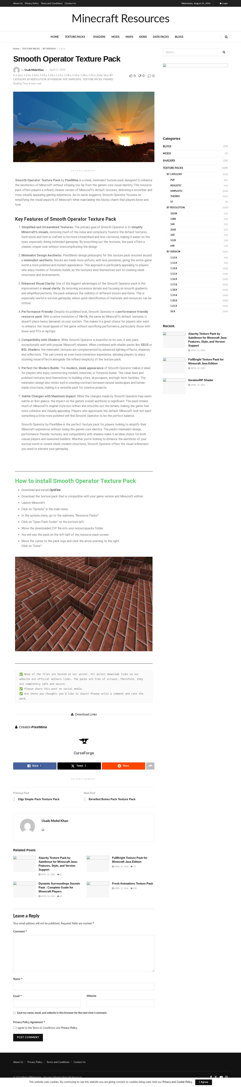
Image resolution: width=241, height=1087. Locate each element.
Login (225, 3)
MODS (115, 37)
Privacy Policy (32, 3)
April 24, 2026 (47, 896)
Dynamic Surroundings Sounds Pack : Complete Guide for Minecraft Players (59, 887)
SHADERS (99, 37)
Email (17, 996)
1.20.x (83, 75)
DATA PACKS (161, 37)
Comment (20, 931)
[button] (19, 604)
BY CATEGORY (174, 174)
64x (172, 246)
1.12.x (62, 49)
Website (91, 996)
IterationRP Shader (200, 380)
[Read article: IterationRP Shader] (174, 386)
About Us (18, 3)
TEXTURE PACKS (75, 37)
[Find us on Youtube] (221, 1077)
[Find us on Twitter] (215, 1077)
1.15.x (43, 75)
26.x (106, 75)
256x (99, 75)
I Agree (203, 1082)
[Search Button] (226, 37)
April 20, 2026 (121, 867)
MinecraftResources (31, 1077)
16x (172, 224)
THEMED (108, 79)
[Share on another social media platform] (150, 766)
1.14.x (35, 75)
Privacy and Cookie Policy (177, 1082)
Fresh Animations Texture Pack (132, 883)
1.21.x (91, 75)
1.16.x (51, 75)
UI (171, 202)
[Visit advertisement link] (195, 95)
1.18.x (67, 75)
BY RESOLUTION (36, 79)
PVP (65, 79)
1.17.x (59, 75)
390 (135, 888)
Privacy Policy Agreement (29, 1022)
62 (60, 874)
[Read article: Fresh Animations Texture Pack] (98, 890)
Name (18, 979)
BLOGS (179, 37)
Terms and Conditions (52, 3)
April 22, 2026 (47, 874)
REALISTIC (176, 185)
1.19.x (75, 75)
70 (134, 867)
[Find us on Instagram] (226, 1077)
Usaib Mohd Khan (34, 70)
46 (60, 896)
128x (173, 219)
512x (173, 240)
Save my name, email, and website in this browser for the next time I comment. (62, 1013)
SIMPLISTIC (75, 79)
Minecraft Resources (120, 19)
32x (172, 235)
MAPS (129, 37)
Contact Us (70, 3)
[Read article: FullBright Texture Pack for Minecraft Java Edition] (98, 864)
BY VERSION (49, 49)
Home (55, 37)
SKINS (143, 37)
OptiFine (55, 490)
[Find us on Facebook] (211, 1077)
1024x (173, 213)
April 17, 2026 (58, 70)
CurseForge (84, 753)
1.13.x (27, 75)
